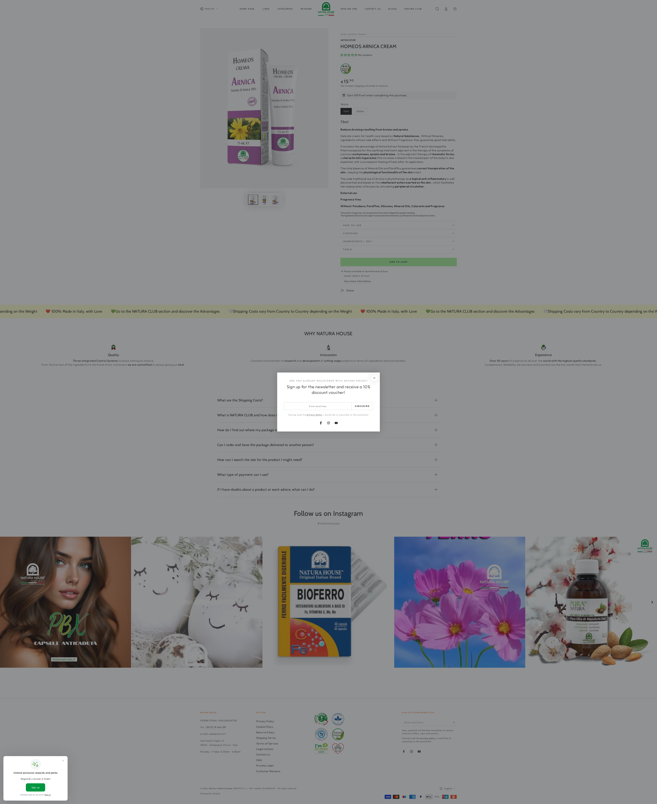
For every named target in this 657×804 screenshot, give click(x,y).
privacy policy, (315, 414)
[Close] (374, 378)
